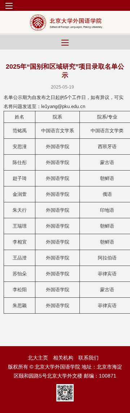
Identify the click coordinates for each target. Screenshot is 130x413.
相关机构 (63, 358)
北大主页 (38, 358)
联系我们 (88, 358)
